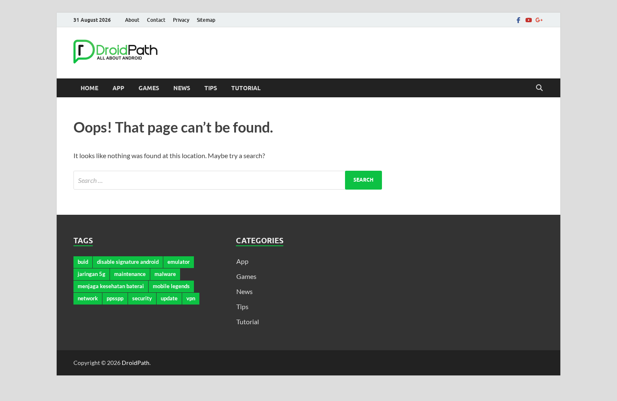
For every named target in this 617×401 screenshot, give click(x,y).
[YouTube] (528, 20)
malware (165, 274)
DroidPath (135, 362)
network (88, 298)
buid (83, 261)
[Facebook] (518, 20)
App (118, 88)
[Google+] (538, 20)
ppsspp (115, 298)
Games (149, 88)
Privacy (181, 20)
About (132, 20)
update (169, 298)
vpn (190, 298)
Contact (156, 20)
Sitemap (206, 20)
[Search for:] (227, 180)
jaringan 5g (91, 274)
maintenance (130, 274)
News (181, 88)
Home (89, 88)
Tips (210, 88)
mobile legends (171, 286)
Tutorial (246, 88)
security (142, 298)
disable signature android (128, 261)
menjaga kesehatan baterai (111, 286)
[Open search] (539, 88)
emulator (178, 261)
